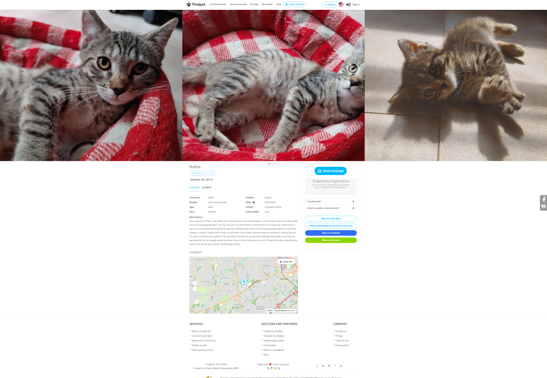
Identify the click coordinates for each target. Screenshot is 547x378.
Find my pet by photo (202, 350)
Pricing (338, 336)
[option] (91, 85)
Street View (288, 262)
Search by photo (296, 4)
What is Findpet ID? (201, 331)
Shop (278, 4)
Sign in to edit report (331, 218)
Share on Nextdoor (331, 240)
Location (206, 187)
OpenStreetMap (280, 311)
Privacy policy (342, 345)
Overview (194, 187)
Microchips (267, 4)
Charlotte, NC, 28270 (201, 179)
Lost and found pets (202, 336)
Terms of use (341, 340)
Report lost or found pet (203, 340)
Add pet (331, 4)
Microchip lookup (238, 4)
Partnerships (270, 345)
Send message (333, 171)
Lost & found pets (218, 4)
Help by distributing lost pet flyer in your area (331, 225)
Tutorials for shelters (274, 336)
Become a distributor (274, 350)
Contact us (340, 331)
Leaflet (269, 311)
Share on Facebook (331, 233)
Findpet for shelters (273, 331)
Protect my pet (199, 345)
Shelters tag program (274, 340)
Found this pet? (314, 201)
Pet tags (254, 4)
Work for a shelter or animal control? (323, 208)
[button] (242, 279)
